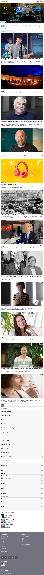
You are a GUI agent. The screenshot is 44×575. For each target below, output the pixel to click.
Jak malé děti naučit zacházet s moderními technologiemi (13, 306)
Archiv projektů (5, 440)
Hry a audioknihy (18, 22)
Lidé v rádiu (24, 539)
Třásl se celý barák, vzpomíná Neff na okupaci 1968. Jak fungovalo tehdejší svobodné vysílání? (22, 214)
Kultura (7, 25)
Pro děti (3, 423)
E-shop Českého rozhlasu (7, 512)
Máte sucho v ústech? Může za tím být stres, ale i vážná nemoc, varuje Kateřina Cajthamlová (21, 398)
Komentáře (10, 22)
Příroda (35, 22)
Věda (31, 22)
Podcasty (3, 550)
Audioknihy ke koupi (6, 415)
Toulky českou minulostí (7, 436)
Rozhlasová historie (29, 25)
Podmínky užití (13, 572)
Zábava (37, 25)
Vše (2, 25)
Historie (20, 25)
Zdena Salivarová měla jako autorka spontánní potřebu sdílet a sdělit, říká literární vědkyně (21, 276)
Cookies (2, 572)
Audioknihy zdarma (6, 411)
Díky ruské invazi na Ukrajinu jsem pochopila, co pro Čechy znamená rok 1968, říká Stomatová (22, 368)
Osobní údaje (7, 572)
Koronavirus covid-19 (6, 456)
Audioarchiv (3, 548)
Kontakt (24, 543)
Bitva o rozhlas (5, 448)
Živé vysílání (3, 546)
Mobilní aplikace (4, 551)
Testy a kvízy (4, 432)
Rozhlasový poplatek (26, 544)
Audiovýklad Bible (5, 444)
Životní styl (14, 25)
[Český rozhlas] (4, 1)
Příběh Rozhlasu (5, 452)
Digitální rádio (4, 419)
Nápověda (24, 538)
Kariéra (23, 541)
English (18, 572)
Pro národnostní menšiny (7, 428)
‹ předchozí (2, 405)
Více (40, 22)
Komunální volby (4, 538)
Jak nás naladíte (25, 536)
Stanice (2, 539)
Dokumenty (26, 22)
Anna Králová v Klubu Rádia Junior (8, 184)
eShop (2, 541)
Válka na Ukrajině (4, 536)
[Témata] (22, 12)
